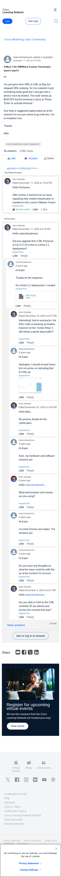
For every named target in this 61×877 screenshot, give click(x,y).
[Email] (17, 652)
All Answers (9, 219)
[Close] (56, 848)
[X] (30, 652)
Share (50, 158)
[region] (30, 860)
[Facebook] (24, 652)
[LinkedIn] (36, 652)
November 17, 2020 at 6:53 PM (27, 61)
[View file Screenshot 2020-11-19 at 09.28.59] (30, 385)
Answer (33, 158)
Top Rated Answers (13, 172)
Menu (56, 10)
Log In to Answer (30, 636)
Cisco (13, 11)
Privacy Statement (29, 863)
